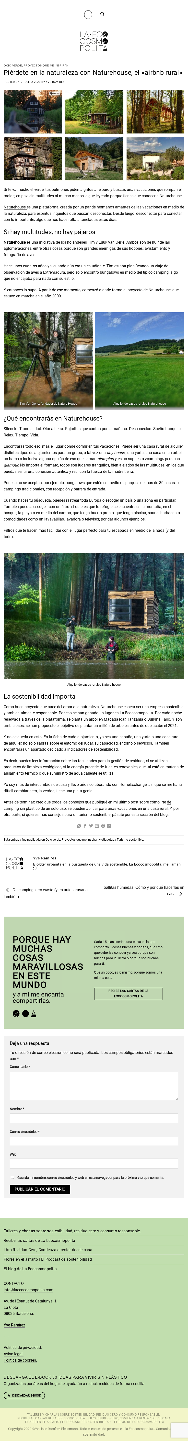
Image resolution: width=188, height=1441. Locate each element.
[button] (88, 14)
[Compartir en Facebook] (85, 826)
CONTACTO (14, 1283)
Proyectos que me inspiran (46, 65)
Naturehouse (15, 207)
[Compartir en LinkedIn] (109, 826)
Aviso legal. (14, 1354)
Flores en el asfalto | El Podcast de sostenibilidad (48, 1259)
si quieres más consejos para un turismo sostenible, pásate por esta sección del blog (95, 814)
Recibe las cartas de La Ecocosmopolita (39, 1240)
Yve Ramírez (55, 82)
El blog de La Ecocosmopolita (30, 1269)
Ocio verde (13, 65)
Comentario (20, 1067)
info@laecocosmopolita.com (28, 1290)
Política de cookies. (20, 1360)
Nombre (17, 1109)
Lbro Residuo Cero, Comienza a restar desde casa (48, 1249)
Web (13, 1154)
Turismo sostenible (130, 839)
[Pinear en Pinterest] (103, 826)
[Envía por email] (97, 826)
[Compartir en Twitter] (91, 826)
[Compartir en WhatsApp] (79, 826)
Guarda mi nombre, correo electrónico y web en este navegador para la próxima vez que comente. (90, 1178)
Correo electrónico (25, 1132)
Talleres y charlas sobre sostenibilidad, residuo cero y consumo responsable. (72, 1231)
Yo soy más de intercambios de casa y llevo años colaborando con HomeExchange (75, 784)
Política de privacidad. (23, 1347)
